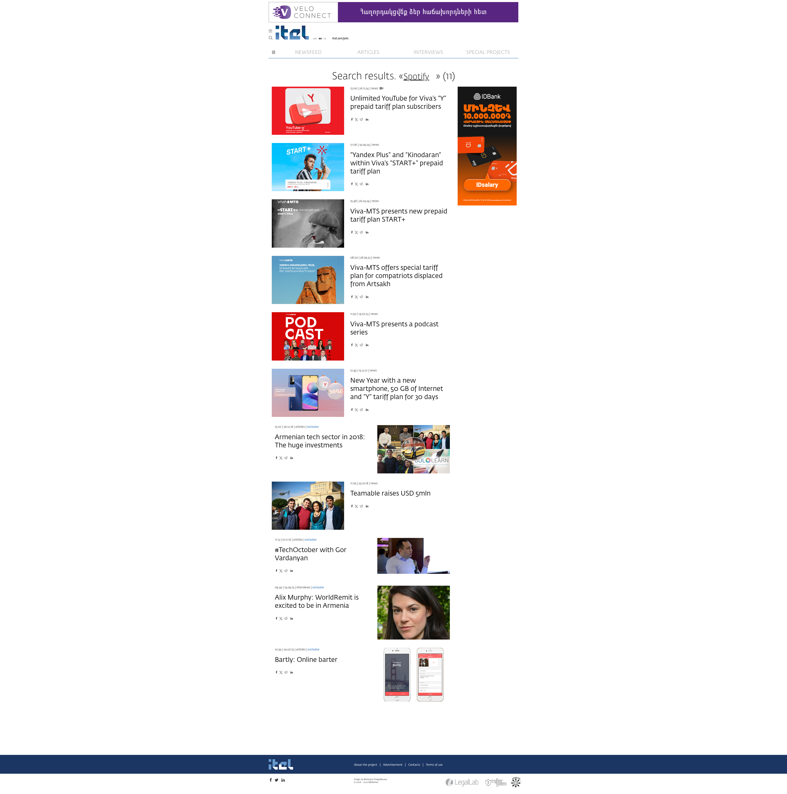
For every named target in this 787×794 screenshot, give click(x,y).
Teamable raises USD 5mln (390, 493)
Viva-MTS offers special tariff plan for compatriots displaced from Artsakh (396, 276)
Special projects (488, 52)
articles (368, 52)
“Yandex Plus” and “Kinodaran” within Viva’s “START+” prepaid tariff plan (396, 163)
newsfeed (308, 52)
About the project (366, 764)
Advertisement (393, 764)
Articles (300, 426)
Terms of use (434, 764)
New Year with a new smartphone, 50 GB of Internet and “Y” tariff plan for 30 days (396, 389)
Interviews (303, 587)
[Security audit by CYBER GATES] (496, 782)
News (374, 88)
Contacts (414, 764)
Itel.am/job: (340, 38)
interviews (428, 52)
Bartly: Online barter (306, 660)
